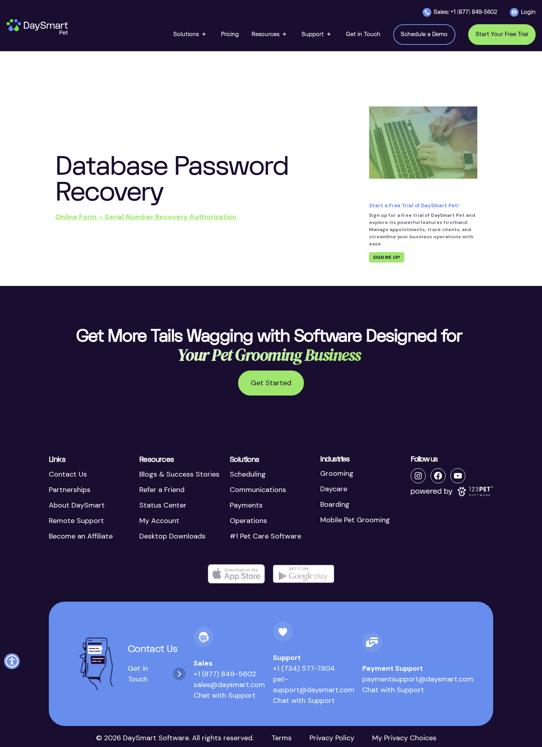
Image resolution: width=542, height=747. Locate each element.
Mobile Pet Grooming (355, 520)
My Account (159, 520)
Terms (281, 738)
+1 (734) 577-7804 (304, 668)
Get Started (271, 383)
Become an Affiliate (81, 536)
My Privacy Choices (404, 738)
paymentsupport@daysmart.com (417, 679)
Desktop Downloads (172, 536)
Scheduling (248, 474)
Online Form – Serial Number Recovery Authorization (145, 217)
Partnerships (69, 489)
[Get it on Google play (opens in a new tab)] (303, 574)
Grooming (337, 473)
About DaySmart (77, 505)
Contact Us (68, 474)
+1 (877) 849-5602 (225, 674)
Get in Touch (138, 674)
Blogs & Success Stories (179, 474)
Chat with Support (225, 695)
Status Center (162, 505)
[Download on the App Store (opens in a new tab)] (236, 574)
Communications (258, 489)
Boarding (335, 504)
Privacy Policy (331, 738)
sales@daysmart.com (229, 684)
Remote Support (76, 520)
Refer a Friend (162, 489)
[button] (190, 34)
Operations (248, 520)
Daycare (333, 489)
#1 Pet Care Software (265, 536)
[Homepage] (38, 27)
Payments (246, 505)
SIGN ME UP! (386, 257)
